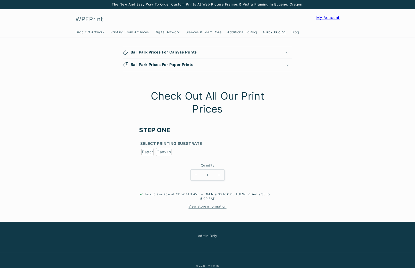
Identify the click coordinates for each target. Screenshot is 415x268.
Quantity (207, 165)
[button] (311, 19)
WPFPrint (213, 265)
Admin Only (207, 236)
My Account (328, 20)
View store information (207, 206)
